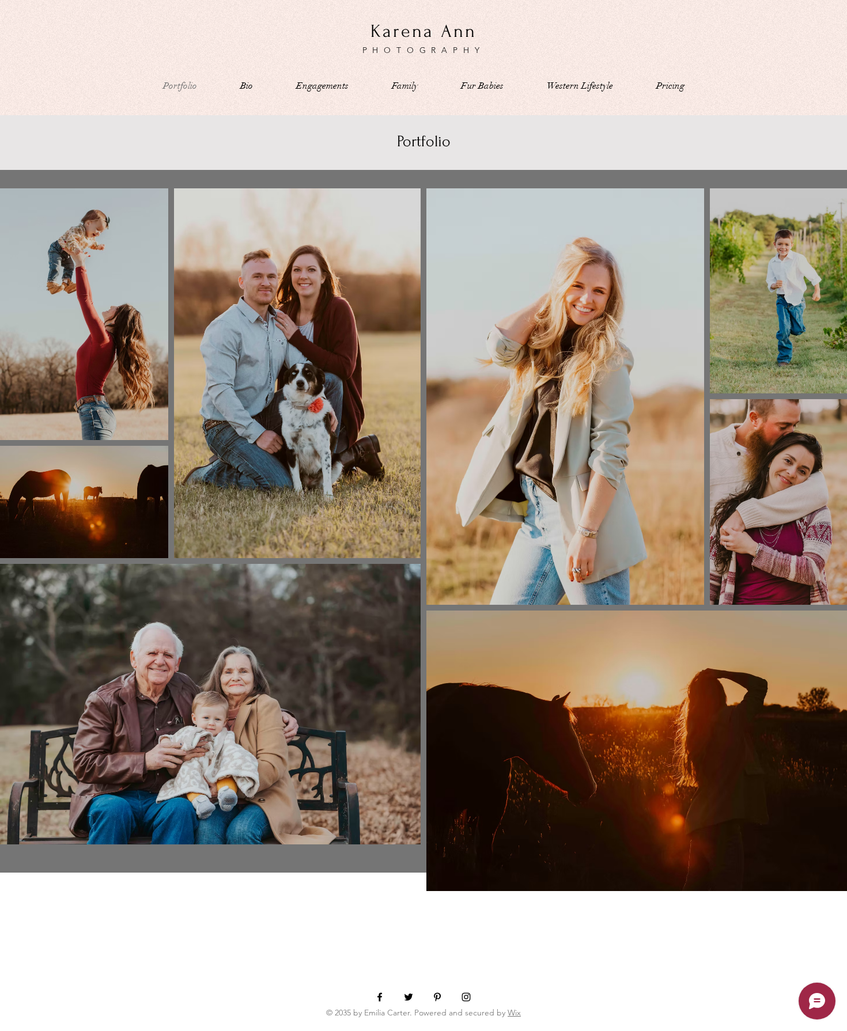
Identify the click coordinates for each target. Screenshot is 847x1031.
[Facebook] (379, 997)
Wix (514, 1012)
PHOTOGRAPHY (423, 50)
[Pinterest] (437, 997)
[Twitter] (408, 997)
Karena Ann (423, 31)
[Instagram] (466, 997)
